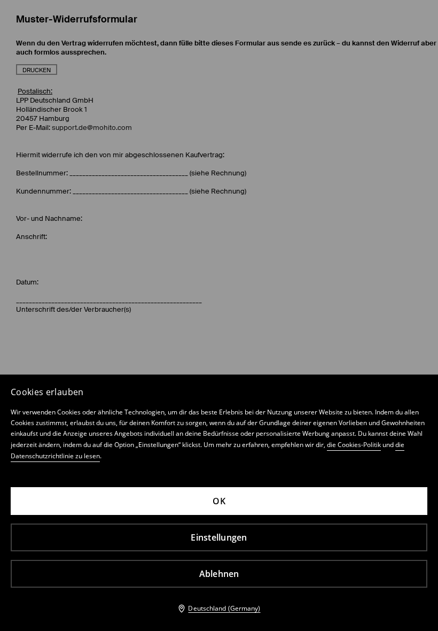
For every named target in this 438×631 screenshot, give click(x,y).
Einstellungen (219, 537)
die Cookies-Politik (354, 444)
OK (219, 501)
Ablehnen (219, 574)
